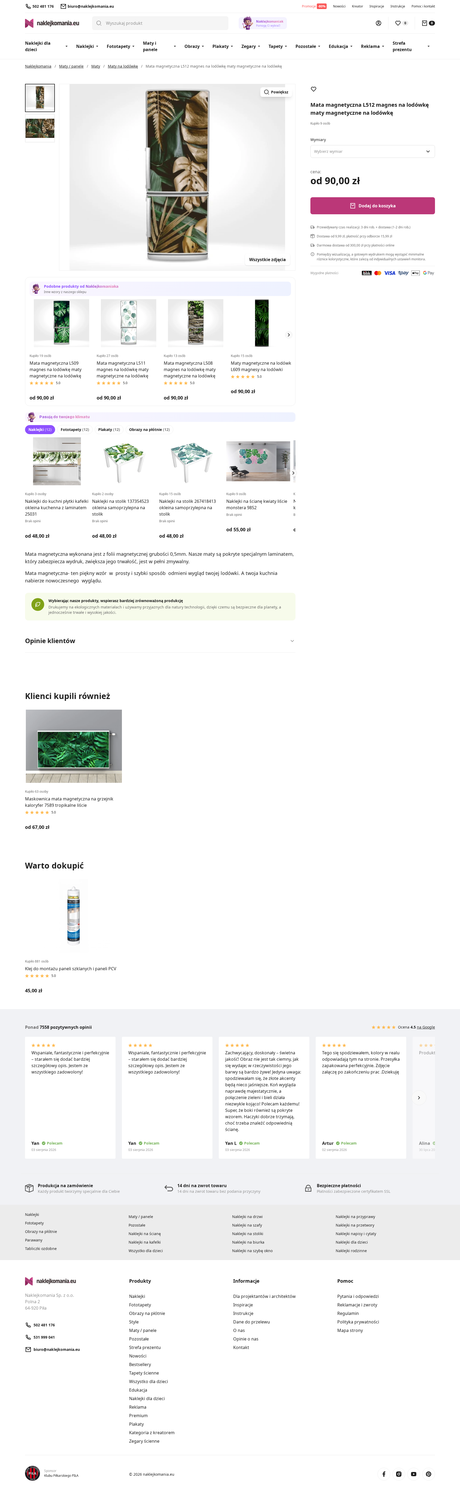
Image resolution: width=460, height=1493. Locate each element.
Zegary (248, 46)
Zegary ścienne (144, 1441)
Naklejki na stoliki (247, 1233)
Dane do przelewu (251, 1322)
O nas (239, 1330)
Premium (138, 1415)
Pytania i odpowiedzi (358, 1296)
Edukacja (338, 46)
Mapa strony (350, 1330)
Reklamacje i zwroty (357, 1305)
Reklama (370, 46)
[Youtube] (413, 1474)
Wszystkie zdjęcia (267, 259)
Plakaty (220, 46)
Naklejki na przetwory (355, 1225)
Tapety (276, 46)
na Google (426, 1027)
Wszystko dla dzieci (146, 1250)
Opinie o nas (245, 1339)
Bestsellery (140, 1364)
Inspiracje (376, 6)
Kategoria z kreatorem (152, 1433)
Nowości (339, 6)
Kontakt (241, 1347)
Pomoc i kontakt (423, 6)
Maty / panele (141, 1216)
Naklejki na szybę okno (252, 1250)
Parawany (33, 1240)
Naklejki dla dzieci (38, 46)
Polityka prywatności (358, 1322)
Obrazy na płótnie (149, 429)
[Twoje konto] (378, 23)
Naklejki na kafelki (145, 1242)
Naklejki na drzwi (247, 1216)
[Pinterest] (428, 1474)
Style (134, 1322)
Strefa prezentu (402, 46)
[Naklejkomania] (74, 1281)
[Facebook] (383, 1474)
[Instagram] (398, 1474)
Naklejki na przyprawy (355, 1216)
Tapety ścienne (144, 1373)
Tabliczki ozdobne (41, 1248)
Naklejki (85, 46)
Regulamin (348, 1313)
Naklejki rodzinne (351, 1250)
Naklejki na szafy (247, 1225)
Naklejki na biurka (248, 1242)
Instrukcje (398, 6)
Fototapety (118, 46)
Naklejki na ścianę (145, 1233)
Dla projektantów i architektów (264, 1296)
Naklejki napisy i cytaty (356, 1233)
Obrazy (192, 46)
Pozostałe (305, 46)
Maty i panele (150, 46)
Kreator (357, 6)
